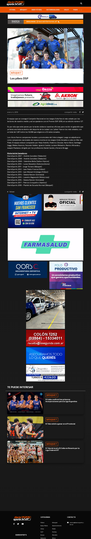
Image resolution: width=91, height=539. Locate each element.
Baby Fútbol (37, 10)
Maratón (54, 535)
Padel (75, 10)
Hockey (54, 532)
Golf (42, 532)
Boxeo (42, 535)
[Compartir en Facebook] (80, 112)
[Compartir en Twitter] (83, 112)
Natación (43, 538)
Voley (66, 10)
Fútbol (12, 10)
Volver (12, 192)
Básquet (23, 10)
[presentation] (79, 9)
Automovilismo (53, 10)
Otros (54, 538)
